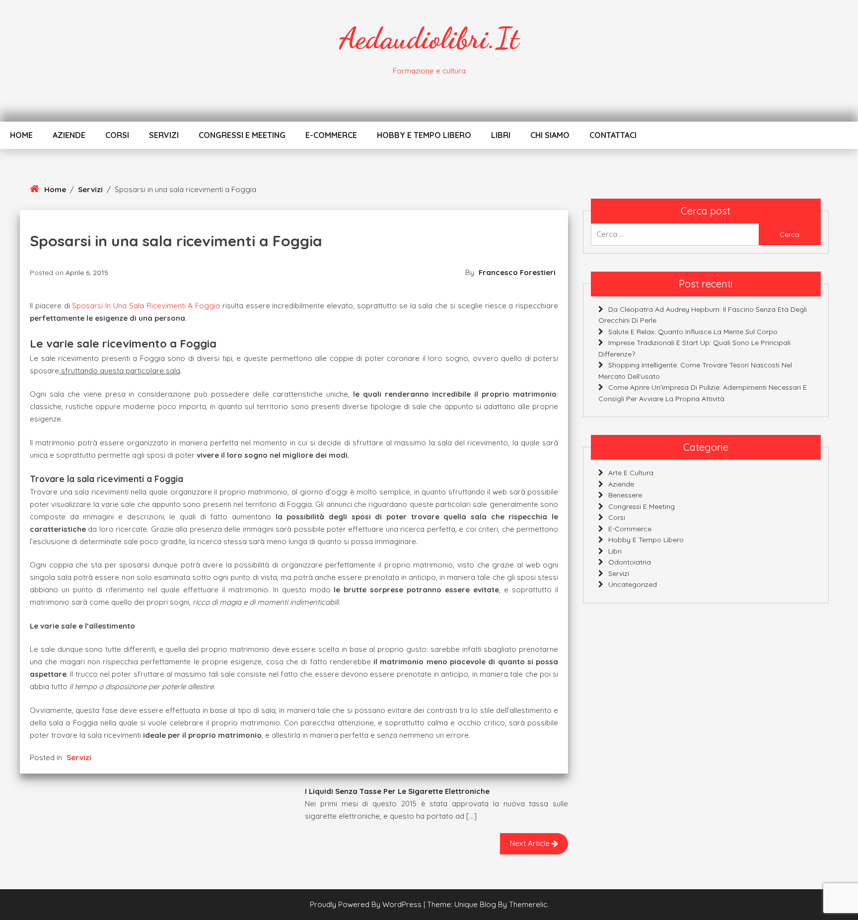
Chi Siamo (550, 135)
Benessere (625, 495)
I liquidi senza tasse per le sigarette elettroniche (397, 791)
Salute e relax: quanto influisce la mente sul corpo (693, 331)
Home (21, 135)
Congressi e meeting (242, 135)
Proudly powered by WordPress (367, 904)
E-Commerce (331, 135)
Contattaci (613, 135)
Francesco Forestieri (517, 272)
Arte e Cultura (630, 472)
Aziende (69, 135)
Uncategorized (632, 584)
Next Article (531, 843)
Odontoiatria (629, 562)
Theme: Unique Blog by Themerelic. (488, 904)
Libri (500, 135)
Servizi (164, 135)
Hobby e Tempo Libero (424, 135)
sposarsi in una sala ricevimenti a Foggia (145, 305)
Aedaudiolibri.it (429, 38)
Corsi (117, 135)
